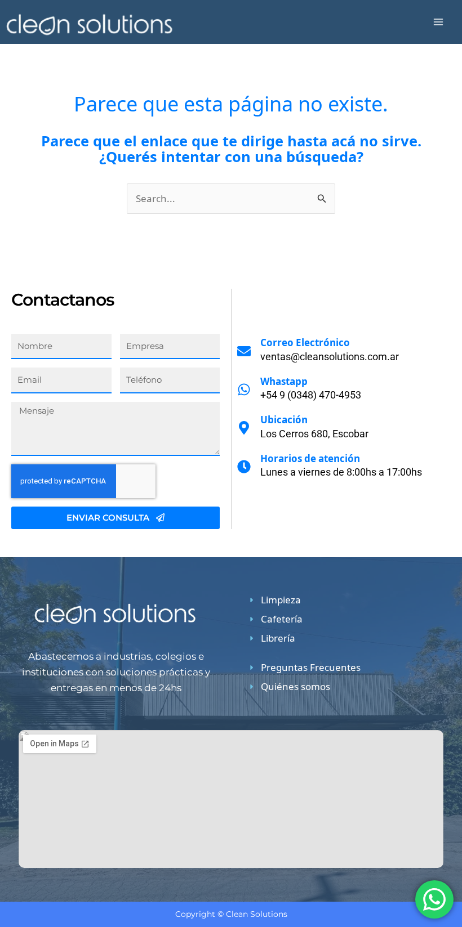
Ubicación (284, 419)
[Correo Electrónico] (244, 351)
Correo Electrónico (305, 342)
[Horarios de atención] (244, 466)
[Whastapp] (244, 389)
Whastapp (284, 381)
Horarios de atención (310, 458)
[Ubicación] (244, 428)
